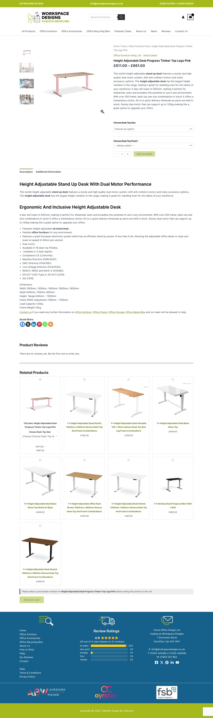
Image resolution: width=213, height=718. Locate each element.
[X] (28, 324)
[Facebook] (22, 324)
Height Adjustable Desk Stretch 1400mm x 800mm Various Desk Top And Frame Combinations (40, 573)
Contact (24, 661)
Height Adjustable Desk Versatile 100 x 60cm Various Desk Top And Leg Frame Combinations (129, 427)
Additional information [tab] (48, 171)
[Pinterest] (39, 324)
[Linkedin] (33, 324)
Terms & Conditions (30, 672)
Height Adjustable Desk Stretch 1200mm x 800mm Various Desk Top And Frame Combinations (84, 427)
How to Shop (27, 649)
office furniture (83, 312)
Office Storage (116, 312)
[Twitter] (161, 662)
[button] (103, 81)
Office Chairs (100, 312)
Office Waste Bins (135, 312)
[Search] (121, 17)
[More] (50, 324)
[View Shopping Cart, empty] (190, 17)
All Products (28, 31)
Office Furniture (48, 31)
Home (116, 46)
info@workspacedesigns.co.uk (106, 3)
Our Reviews (26, 657)
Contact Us (181, 31)
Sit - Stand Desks (147, 55)
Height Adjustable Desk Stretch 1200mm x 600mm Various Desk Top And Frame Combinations (128, 507)
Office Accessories (71, 31)
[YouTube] (177, 662)
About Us (141, 31)
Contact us (26, 312)
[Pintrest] (167, 662)
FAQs (22, 653)
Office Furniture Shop (139, 46)
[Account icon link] (183, 17)
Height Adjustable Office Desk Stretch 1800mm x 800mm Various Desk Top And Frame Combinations (84, 507)
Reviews (166, 31)
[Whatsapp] (45, 324)
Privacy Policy (27, 676)
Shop (124, 46)
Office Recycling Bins (98, 31)
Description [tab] (26, 171)
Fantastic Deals (122, 31)
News (154, 31)
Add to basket (144, 153)
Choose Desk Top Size (124, 122)
